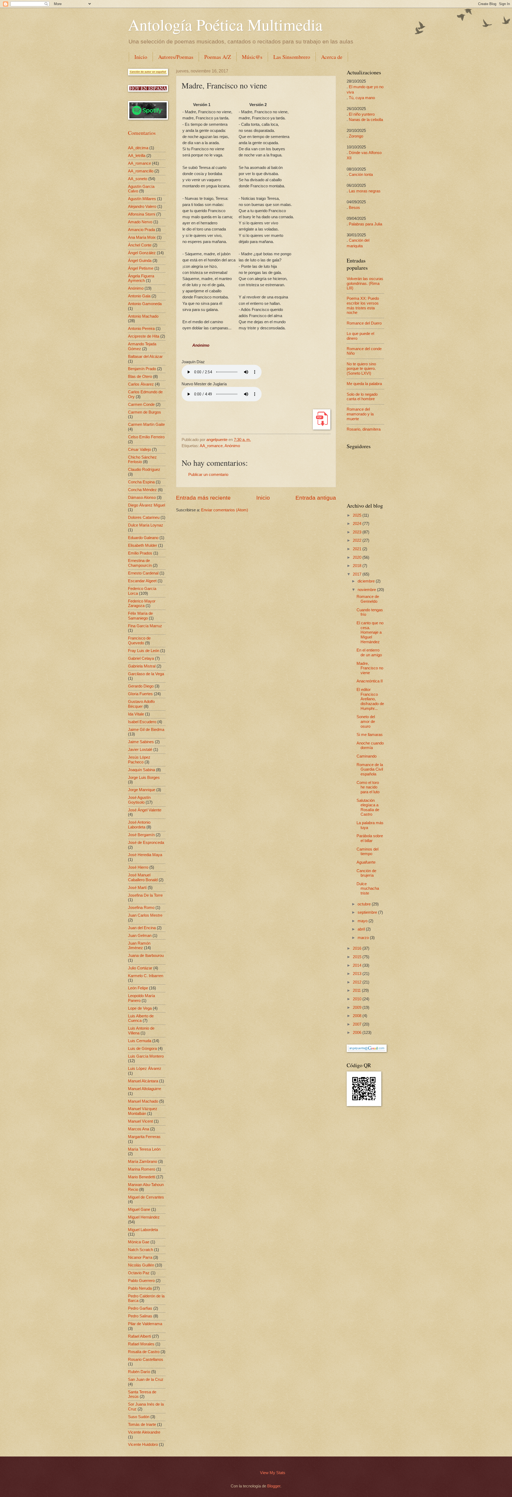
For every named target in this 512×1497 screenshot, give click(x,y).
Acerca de (331, 56)
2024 (357, 523)
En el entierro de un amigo (369, 652)
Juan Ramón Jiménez (139, 945)
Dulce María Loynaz (145, 525)
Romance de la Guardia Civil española (370, 769)
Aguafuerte (366, 862)
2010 (357, 999)
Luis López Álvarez (144, 1068)
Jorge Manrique (141, 790)
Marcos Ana (138, 1129)
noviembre (367, 590)
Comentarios (142, 132)
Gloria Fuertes (140, 694)
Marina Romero (141, 1169)
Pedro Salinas (140, 1316)
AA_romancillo (140, 171)
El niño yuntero (362, 114)
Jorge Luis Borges (144, 777)
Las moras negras (365, 191)
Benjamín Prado (142, 369)
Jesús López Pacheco (139, 759)
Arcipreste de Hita (143, 336)
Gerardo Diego (141, 686)
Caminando (367, 756)
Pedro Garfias (140, 1308)
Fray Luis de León (143, 651)
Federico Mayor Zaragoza (141, 603)
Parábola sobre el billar (370, 838)
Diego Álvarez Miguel (146, 505)
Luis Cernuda (139, 1041)
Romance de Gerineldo (368, 599)
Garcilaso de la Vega (146, 674)
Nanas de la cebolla (366, 120)
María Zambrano (142, 1161)
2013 (357, 974)
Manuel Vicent (140, 1121)
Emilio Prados (140, 553)
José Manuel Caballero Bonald (143, 877)
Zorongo (356, 136)
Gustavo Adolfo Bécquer (141, 704)
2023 (357, 532)
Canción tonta (361, 174)
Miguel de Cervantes (146, 1197)
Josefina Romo (141, 907)
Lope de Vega (140, 1008)
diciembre (367, 581)
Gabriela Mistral (141, 666)
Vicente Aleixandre (144, 1432)
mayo (363, 921)
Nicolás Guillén (141, 1265)
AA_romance (211, 446)
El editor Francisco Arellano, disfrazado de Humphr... (370, 699)
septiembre (368, 912)
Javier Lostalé (140, 749)
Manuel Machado (143, 1101)
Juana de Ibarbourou (146, 955)
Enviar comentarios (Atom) (224, 510)
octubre (365, 904)
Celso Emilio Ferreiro (146, 437)
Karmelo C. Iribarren (145, 976)
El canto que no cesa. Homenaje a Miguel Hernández (370, 632)
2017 (357, 574)
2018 (357, 566)
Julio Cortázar (140, 968)
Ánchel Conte (139, 245)
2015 (357, 957)
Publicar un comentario (208, 474)
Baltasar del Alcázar (145, 356)
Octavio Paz (139, 1273)
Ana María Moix (142, 237)
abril (362, 929)
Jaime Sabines (141, 742)
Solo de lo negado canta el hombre (362, 396)
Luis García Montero (146, 1056)
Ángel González (142, 253)
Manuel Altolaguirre (144, 1089)
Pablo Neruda (140, 1288)
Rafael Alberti (139, 1336)
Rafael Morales (141, 1344)
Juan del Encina (142, 928)
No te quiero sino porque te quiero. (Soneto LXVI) (361, 368)
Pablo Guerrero (141, 1280)
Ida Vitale (136, 714)
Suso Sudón (138, 1417)
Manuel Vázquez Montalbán (142, 1111)
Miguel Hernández (144, 1217)
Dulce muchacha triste (368, 888)
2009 (357, 1007)
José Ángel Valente (144, 810)
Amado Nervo (140, 222)
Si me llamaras (370, 735)
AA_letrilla (136, 155)
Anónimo (232, 446)
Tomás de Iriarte (142, 1424)
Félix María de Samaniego (140, 615)
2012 (357, 982)
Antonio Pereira (141, 328)
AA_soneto (137, 179)
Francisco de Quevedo (139, 640)
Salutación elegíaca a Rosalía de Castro (368, 807)
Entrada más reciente (203, 498)
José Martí (137, 887)
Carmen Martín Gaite (146, 424)
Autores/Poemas (175, 56)
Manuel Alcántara (143, 1081)
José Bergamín (141, 835)
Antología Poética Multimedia (225, 24)
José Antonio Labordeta (139, 824)
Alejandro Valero (142, 206)
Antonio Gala (139, 296)
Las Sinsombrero (291, 56)
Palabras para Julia (365, 224)
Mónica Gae (138, 1242)
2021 (357, 549)
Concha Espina (141, 482)
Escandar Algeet (142, 581)
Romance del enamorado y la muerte (360, 414)
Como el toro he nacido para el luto (368, 787)
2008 (357, 1016)
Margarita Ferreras (144, 1137)
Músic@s (252, 56)
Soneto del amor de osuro (366, 721)
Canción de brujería (366, 873)
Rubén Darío (139, 1372)
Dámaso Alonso (142, 497)
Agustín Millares (142, 199)
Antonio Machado (143, 316)
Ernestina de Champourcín (140, 563)
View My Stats (272, 1473)
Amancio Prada (141, 230)
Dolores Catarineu (143, 517)
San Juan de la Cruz (145, 1379)
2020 (357, 557)
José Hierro (138, 867)
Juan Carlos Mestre (145, 915)
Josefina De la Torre (145, 895)
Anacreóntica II (370, 681)
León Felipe (138, 988)
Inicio (140, 56)
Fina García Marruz (145, 626)
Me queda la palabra (364, 384)
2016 (357, 948)
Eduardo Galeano (143, 538)
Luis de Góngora (142, 1048)
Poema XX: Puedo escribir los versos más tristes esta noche (363, 305)
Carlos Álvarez (141, 384)
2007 (357, 1024)
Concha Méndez (142, 490)
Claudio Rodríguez (144, 469)
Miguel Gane (139, 1209)
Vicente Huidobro (143, 1444)
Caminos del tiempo (367, 851)
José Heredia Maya (145, 855)
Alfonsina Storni (141, 214)
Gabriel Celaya (141, 658)
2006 (357, 1032)
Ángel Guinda (139, 260)
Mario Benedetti (141, 1177)
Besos (354, 207)
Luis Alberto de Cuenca (141, 1018)
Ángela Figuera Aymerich (141, 278)
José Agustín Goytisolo (139, 799)
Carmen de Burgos (144, 412)
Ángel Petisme (140, 268)
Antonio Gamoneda (145, 304)
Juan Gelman (139, 935)
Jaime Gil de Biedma (146, 729)
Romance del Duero (364, 323)
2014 (357, 965)
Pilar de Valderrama (145, 1324)
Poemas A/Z (217, 56)
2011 (357, 990)
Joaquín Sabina (141, 770)
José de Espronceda (146, 842)
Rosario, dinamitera (364, 429)
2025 (357, 515)
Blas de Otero (140, 376)
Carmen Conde (141, 404)
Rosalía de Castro (143, 1352)
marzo (364, 938)
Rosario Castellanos (145, 1359)
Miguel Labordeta (143, 1230)
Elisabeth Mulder (142, 545)
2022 (357, 540)
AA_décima (138, 148)
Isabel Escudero (142, 722)
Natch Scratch (140, 1250)
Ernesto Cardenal (143, 573)
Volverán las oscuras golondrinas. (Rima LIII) (365, 283)
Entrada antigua (315, 498)
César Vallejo (139, 449)
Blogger (273, 1486)
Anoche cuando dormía (370, 745)
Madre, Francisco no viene (370, 668)
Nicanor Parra (140, 1257)
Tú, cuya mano (362, 98)
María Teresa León (144, 1149)
